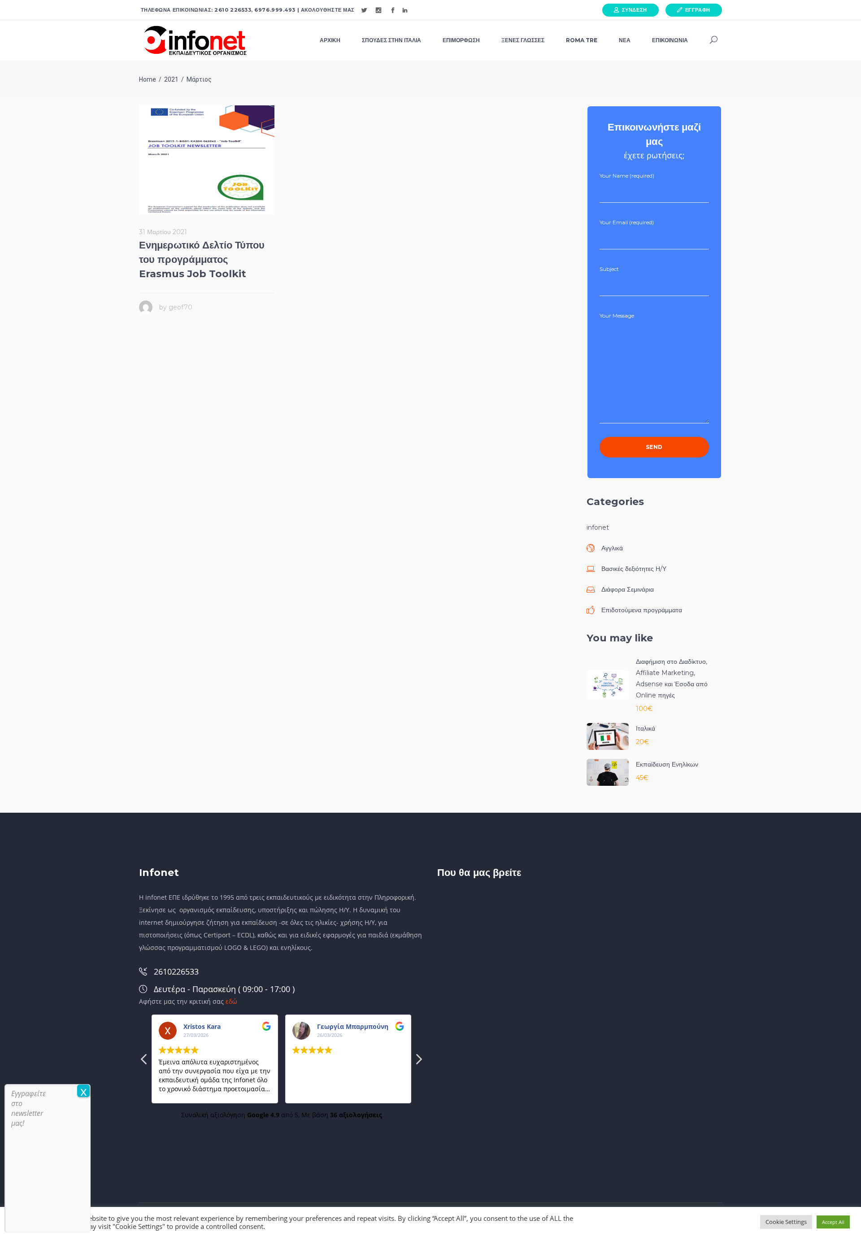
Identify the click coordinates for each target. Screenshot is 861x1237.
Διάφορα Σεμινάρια (627, 589)
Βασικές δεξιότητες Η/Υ (633, 569)
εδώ (231, 1001)
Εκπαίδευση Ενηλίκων (667, 764)
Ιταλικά (645, 728)
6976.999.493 (275, 10)
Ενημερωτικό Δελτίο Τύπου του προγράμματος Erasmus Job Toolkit (202, 259)
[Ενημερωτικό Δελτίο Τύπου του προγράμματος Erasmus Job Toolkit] (206, 160)
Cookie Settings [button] (786, 1222)
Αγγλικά (612, 548)
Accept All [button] (833, 1222)
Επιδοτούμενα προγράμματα (641, 610)
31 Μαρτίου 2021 (163, 232)
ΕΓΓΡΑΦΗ (697, 10)
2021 (171, 79)
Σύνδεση (634, 10)
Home (147, 79)
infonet (598, 527)
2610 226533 (232, 10)
